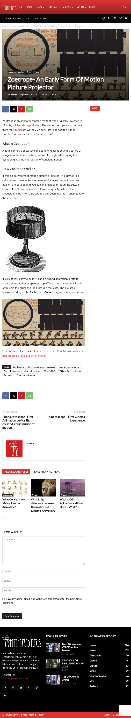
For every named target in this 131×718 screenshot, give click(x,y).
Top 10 (80, 6)
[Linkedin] (109, 18)
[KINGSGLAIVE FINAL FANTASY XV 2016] (53, 663)
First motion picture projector (42, 367)
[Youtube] (126, 18)
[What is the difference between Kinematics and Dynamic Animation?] (43, 487)
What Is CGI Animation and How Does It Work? (71, 503)
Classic (36, 72)
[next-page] (10, 518)
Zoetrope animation (26, 375)
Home (29, 6)
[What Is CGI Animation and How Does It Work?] (72, 487)
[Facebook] (97, 18)
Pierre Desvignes (12, 371)
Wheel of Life (50, 371)
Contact (116, 714)
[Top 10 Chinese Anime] (53, 680)
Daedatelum (18, 367)
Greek (17, 129)
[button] (124, 7)
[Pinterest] (21, 109)
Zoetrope (8, 375)
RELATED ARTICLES (16, 471)
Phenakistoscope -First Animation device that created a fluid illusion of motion (18, 422)
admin (14, 94)
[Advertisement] (109, 132)
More (92, 6)
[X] (114, 18)
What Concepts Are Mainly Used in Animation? (13, 503)
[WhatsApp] (29, 109)
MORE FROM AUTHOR (46, 471)
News (38, 6)
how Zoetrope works (69, 367)
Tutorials (52, 6)
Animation (7, 495)
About (107, 714)
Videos (67, 6)
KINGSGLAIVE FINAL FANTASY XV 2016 (73, 663)
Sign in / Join (40, 18)
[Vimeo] (120, 18)
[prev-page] (4, 518)
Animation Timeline (21, 26)
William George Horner (26, 125)
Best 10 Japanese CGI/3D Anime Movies (71, 647)
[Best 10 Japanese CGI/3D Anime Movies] (53, 647)
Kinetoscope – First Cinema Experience (66, 418)
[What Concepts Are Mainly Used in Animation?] (14, 487)
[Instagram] (103, 18)
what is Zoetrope (32, 371)
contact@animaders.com (16, 678)
